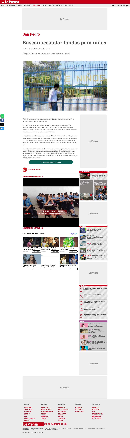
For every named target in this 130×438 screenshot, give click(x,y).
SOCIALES (44, 415)
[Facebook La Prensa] (45, 424)
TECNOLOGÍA (45, 417)
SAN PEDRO (27, 409)
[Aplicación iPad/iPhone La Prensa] (58, 424)
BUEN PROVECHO (97, 415)
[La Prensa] (30, 424)
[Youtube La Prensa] (55, 424)
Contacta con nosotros (79, 428)
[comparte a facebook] (2, 120)
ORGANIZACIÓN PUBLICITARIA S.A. (33, 432)
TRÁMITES (61, 418)
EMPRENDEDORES (47, 411)
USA (25, 417)
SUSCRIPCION (96, 418)
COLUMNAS (78, 409)
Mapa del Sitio (100, 428)
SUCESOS (27, 413)
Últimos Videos (97, 178)
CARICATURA (79, 411)
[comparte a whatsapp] (2, 116)
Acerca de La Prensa (50, 428)
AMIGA (43, 413)
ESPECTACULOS (46, 409)
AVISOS (60, 420)
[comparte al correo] (2, 128)
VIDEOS (60, 417)
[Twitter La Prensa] (48, 424)
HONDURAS (28, 407)
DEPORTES (44, 407)
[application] (51, 202)
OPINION (78, 404)
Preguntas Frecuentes (51, 429)
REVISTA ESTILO (97, 413)
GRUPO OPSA (96, 404)
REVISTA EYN (96, 417)
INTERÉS (44, 404)
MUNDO (26, 415)
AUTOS (43, 418)
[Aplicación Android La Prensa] (62, 424)
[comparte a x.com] (2, 124)
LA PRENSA (95, 407)
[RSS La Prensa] (65, 424)
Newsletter (91, 428)
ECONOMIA (27, 411)
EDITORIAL (78, 407)
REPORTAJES (62, 413)
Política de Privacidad (64, 428)
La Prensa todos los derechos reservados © (33, 429)
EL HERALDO (96, 409)
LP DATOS (61, 415)
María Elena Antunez (44, 49)
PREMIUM (61, 404)
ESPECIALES (62, 411)
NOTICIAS (27, 404)
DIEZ (93, 411)
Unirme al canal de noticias (52, 162)
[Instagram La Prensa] (52, 424)
